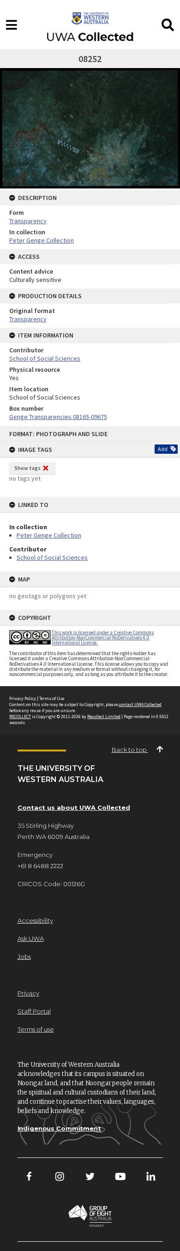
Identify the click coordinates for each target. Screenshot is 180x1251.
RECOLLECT (20, 716)
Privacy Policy (22, 698)
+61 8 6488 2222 (40, 865)
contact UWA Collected (140, 704)
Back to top (130, 749)
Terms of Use (51, 698)
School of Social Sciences (52, 557)
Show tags (27, 467)
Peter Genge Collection (49, 535)
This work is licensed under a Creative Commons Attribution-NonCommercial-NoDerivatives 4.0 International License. (103, 637)
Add (163, 448)
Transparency (28, 221)
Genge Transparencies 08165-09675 (58, 417)
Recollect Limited (103, 716)
